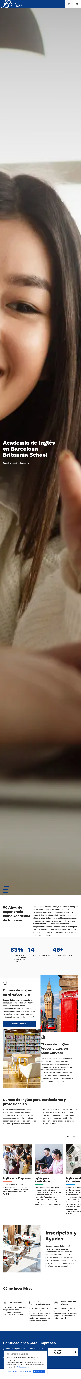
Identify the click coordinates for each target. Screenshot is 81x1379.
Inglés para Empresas (17, 1178)
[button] (77, 4)
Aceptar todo (38, 1371)
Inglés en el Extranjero (73, 1180)
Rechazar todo (25, 1371)
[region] (25, 1363)
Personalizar (12, 1371)
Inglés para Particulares (42, 1180)
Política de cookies (23, 1367)
